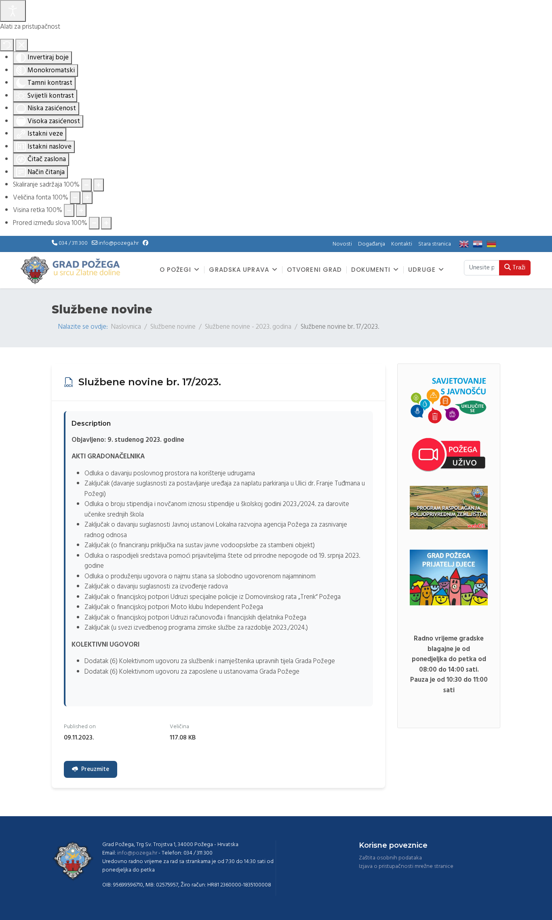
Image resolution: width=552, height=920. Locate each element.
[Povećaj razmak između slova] (106, 223)
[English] (466, 244)
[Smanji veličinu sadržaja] (86, 185)
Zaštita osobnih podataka (390, 858)
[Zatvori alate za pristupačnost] (21, 45)
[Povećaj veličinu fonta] (87, 197)
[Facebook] (145, 243)
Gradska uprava (239, 269)
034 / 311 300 (73, 243)
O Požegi (176, 269)
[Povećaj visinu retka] (81, 210)
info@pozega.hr (119, 243)
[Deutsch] (493, 244)
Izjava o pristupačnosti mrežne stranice (406, 866)
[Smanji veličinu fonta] (75, 197)
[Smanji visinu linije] (69, 210)
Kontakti (401, 244)
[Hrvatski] (480, 244)
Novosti (342, 244)
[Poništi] (7, 45)
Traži (518, 268)
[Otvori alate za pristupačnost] (13, 11)
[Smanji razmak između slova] (94, 223)
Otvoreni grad (314, 269)
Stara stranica (434, 244)
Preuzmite (95, 769)
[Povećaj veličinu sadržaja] (98, 185)
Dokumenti (370, 269)
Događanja (371, 244)
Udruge (422, 269)
